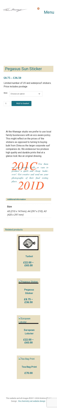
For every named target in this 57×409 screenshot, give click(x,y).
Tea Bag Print (29, 366)
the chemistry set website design (31, 401)
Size (5, 93)
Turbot (29, 256)
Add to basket (22, 103)
